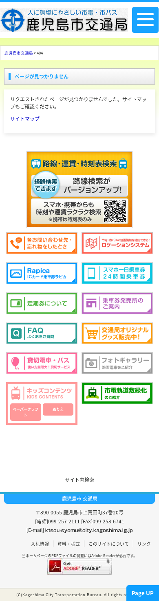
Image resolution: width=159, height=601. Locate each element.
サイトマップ (25, 118)
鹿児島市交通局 (18, 53)
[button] (79, 446)
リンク (144, 543)
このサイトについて (108, 543)
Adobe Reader (103, 555)
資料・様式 (68, 543)
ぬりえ (58, 409)
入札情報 (40, 543)
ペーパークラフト (25, 412)
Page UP (143, 593)
